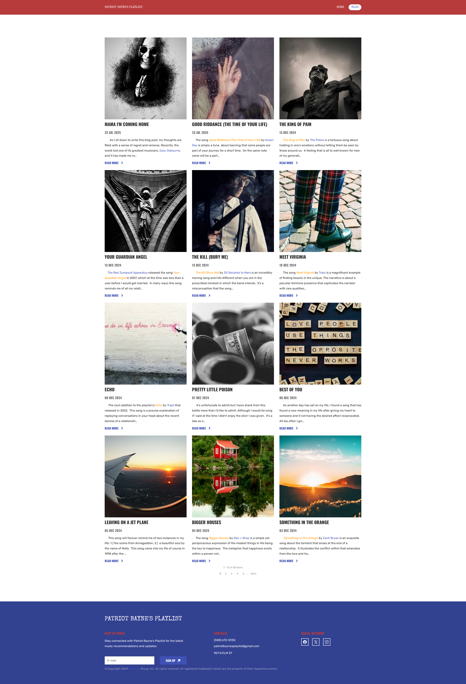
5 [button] (243, 573)
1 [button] (220, 573)
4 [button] (237, 573)
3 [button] (231, 573)
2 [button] (225, 573)
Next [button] (253, 573)
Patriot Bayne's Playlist (124, 7)
